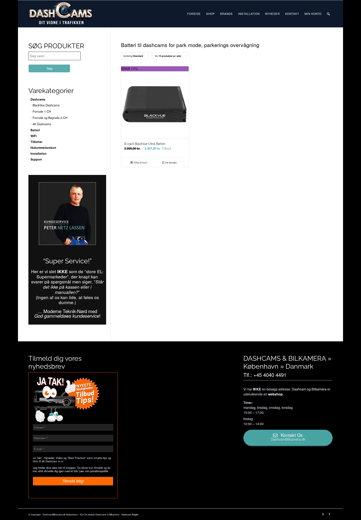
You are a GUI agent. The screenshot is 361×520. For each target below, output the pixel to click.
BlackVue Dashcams (46, 105)
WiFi (34, 136)
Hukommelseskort (43, 147)
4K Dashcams (42, 124)
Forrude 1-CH (42, 111)
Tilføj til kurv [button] (140, 162)
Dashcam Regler (130, 514)
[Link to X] (323, 514)
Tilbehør (36, 142)
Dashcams (38, 99)
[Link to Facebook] (329, 514)
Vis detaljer (170, 162)
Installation (39, 153)
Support (36, 159)
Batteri (35, 130)
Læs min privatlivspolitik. (94, 471)
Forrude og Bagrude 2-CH (50, 118)
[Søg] (328, 13)
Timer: (248, 402)
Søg (49, 68)
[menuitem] (193, 13)
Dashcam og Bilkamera (309, 389)
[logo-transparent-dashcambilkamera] (60, 13)
